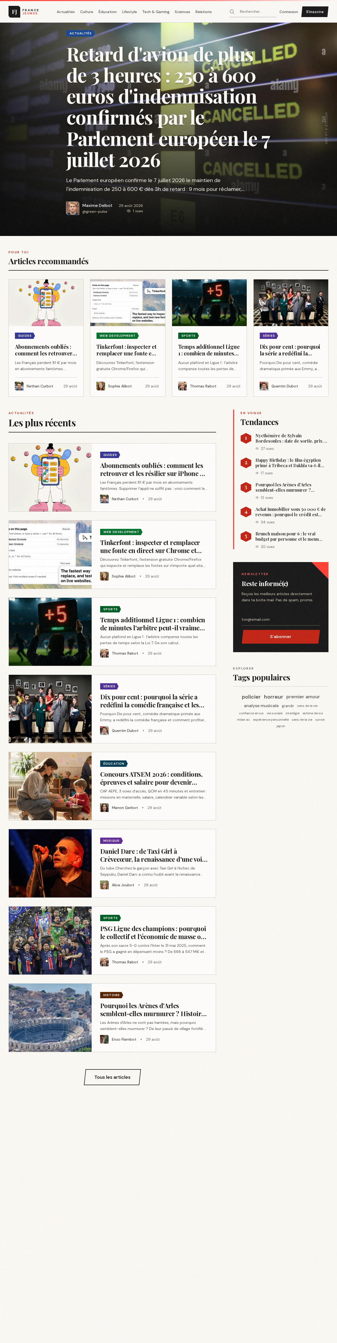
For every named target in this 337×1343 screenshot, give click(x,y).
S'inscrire (315, 11)
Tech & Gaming (155, 11)
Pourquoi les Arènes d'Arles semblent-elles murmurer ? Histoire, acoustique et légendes (287, 487)
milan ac (243, 719)
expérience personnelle (271, 719)
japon (281, 726)
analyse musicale (261, 705)
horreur (273, 696)
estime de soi (313, 713)
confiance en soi (251, 713)
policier (251, 696)
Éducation (108, 11)
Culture (86, 11)
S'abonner (280, 636)
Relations (204, 11)
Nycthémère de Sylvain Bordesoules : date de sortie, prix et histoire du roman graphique (291, 438)
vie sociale (274, 713)
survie (319, 719)
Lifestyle (129, 11)
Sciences (182, 11)
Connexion (288, 11)
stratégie (292, 713)
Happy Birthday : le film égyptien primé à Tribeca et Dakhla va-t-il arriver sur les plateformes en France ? (288, 463)
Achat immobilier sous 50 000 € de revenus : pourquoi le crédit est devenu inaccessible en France (290, 512)
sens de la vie (307, 706)
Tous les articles (112, 1077)
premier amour (303, 696)
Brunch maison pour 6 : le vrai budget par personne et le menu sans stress (287, 536)
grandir (288, 705)
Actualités (66, 11)
